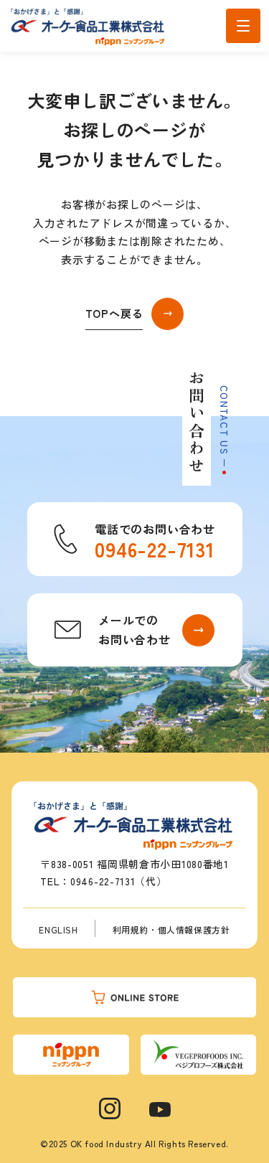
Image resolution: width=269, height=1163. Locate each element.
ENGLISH (58, 929)
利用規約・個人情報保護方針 (171, 929)
